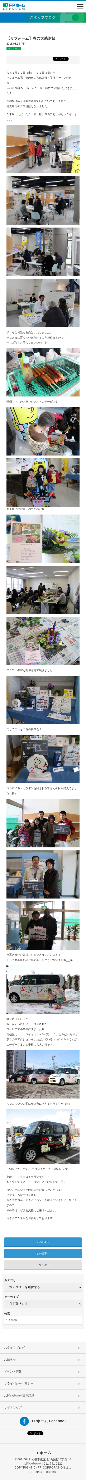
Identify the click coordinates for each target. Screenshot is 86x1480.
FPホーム (43, 1453)
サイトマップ (13, 1407)
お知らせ (10, 1359)
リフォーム (14, 49)
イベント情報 (13, 1371)
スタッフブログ (14, 1347)
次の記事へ (43, 1253)
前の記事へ (43, 1242)
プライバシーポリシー (18, 1383)
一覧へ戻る (43, 1265)
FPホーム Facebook (49, 1421)
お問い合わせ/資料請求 (19, 1395)
